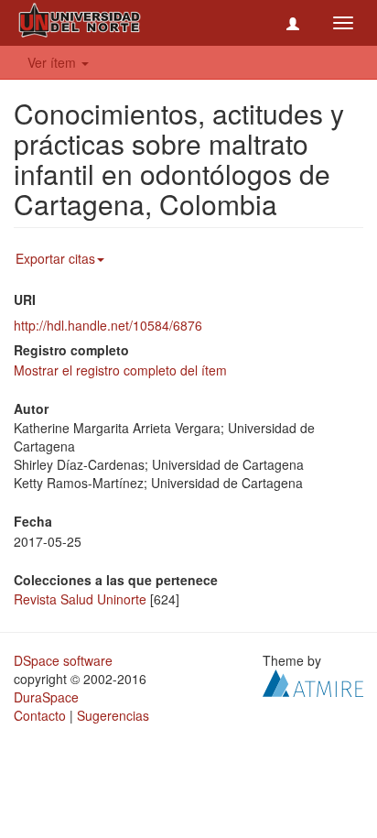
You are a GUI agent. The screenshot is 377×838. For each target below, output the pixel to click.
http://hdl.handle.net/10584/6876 (108, 325)
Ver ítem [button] (53, 62)
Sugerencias (113, 715)
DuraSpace (46, 697)
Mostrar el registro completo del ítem (120, 370)
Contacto (40, 715)
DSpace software (63, 660)
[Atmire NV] (313, 681)
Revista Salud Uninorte (80, 599)
